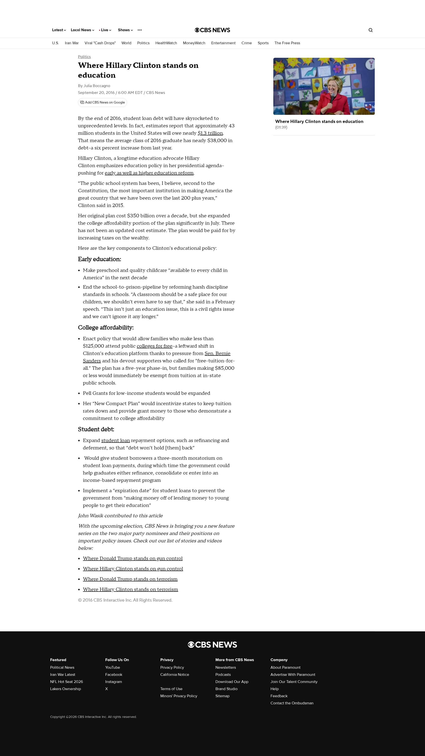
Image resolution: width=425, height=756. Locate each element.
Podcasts (223, 675)
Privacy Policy (172, 667)
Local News (81, 30)
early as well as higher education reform (149, 173)
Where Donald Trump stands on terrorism (130, 579)
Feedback (279, 696)
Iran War (72, 43)
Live (105, 30)
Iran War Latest (62, 675)
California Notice (174, 675)
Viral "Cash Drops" (100, 43)
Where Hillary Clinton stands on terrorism (130, 589)
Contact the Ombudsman (292, 703)
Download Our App (231, 682)
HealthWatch (166, 43)
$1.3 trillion (210, 133)
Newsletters (225, 667)
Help (275, 689)
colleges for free (154, 346)
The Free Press (287, 43)
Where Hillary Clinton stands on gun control (133, 569)
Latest (58, 30)
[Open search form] (370, 30)
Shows (124, 30)
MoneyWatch (194, 43)
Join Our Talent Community (294, 682)
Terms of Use (171, 689)
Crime (247, 43)
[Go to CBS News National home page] (212, 30)
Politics (143, 43)
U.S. (55, 43)
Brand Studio (226, 689)
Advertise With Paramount (293, 675)
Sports (263, 43)
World (126, 43)
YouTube (112, 667)
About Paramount (286, 667)
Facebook (113, 675)
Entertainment (223, 43)
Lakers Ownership (65, 689)
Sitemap (222, 696)
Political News (62, 667)
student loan (115, 440)
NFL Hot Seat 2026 (66, 682)
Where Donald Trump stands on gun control (132, 558)
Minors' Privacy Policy (178, 696)
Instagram (113, 682)
